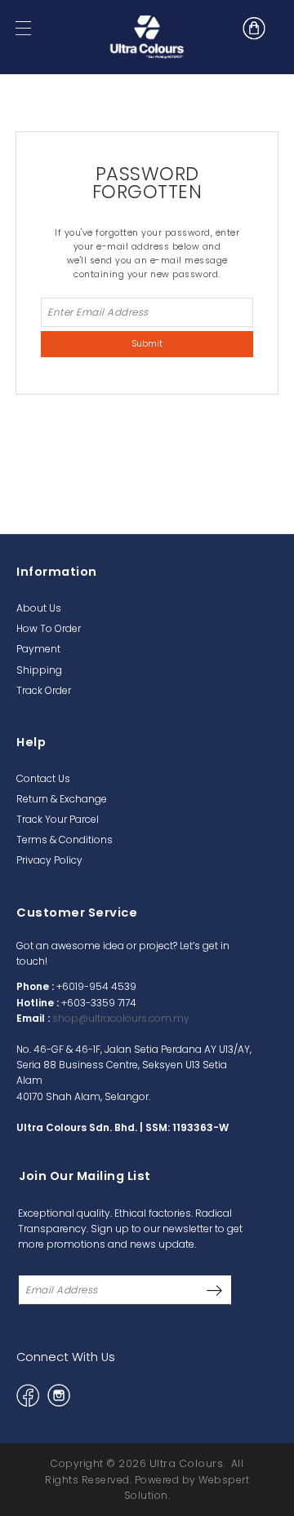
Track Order (43, 690)
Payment (38, 649)
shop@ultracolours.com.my (120, 1018)
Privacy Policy (49, 860)
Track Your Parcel (57, 819)
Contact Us (43, 778)
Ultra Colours (186, 1463)
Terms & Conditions (64, 839)
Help (31, 742)
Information (56, 572)
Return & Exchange (61, 799)
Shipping (39, 670)
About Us (38, 608)
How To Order (48, 628)
